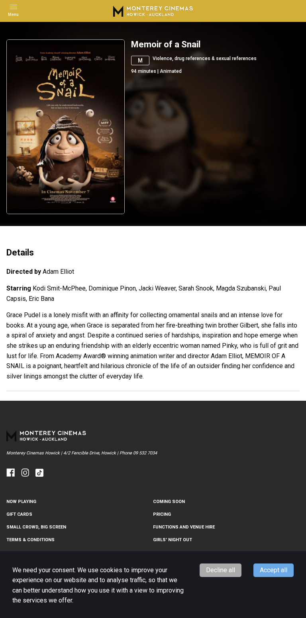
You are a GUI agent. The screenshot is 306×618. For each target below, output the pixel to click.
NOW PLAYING (21, 501)
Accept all (273, 570)
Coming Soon (169, 501)
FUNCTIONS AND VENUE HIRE (184, 527)
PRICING (162, 514)
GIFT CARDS (19, 514)
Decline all (220, 570)
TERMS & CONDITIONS (30, 539)
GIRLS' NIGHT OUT (172, 539)
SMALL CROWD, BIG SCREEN (36, 527)
